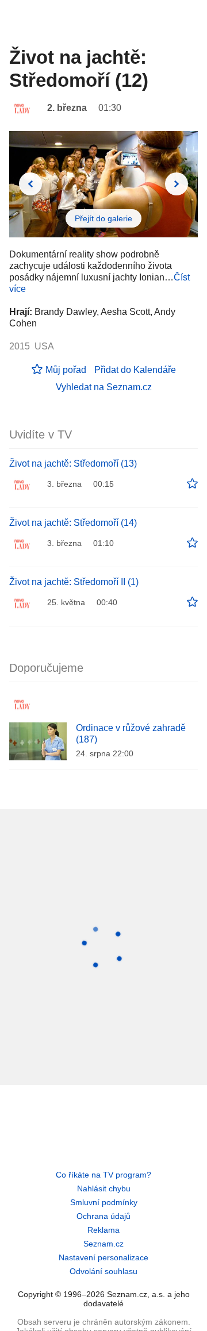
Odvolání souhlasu (103, 1271)
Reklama (103, 1229)
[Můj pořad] (192, 484)
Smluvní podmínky (103, 1202)
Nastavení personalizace (103, 1257)
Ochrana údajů (103, 1216)
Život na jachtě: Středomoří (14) (73, 523)
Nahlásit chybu (104, 1188)
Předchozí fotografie (30, 183)
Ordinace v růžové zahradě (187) (131, 733)
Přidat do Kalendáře (135, 370)
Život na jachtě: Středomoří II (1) (74, 582)
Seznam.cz (103, 1243)
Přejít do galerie (103, 218)
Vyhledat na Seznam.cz (104, 387)
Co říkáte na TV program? (103, 1174)
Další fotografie (176, 183)
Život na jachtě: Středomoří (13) (73, 463)
